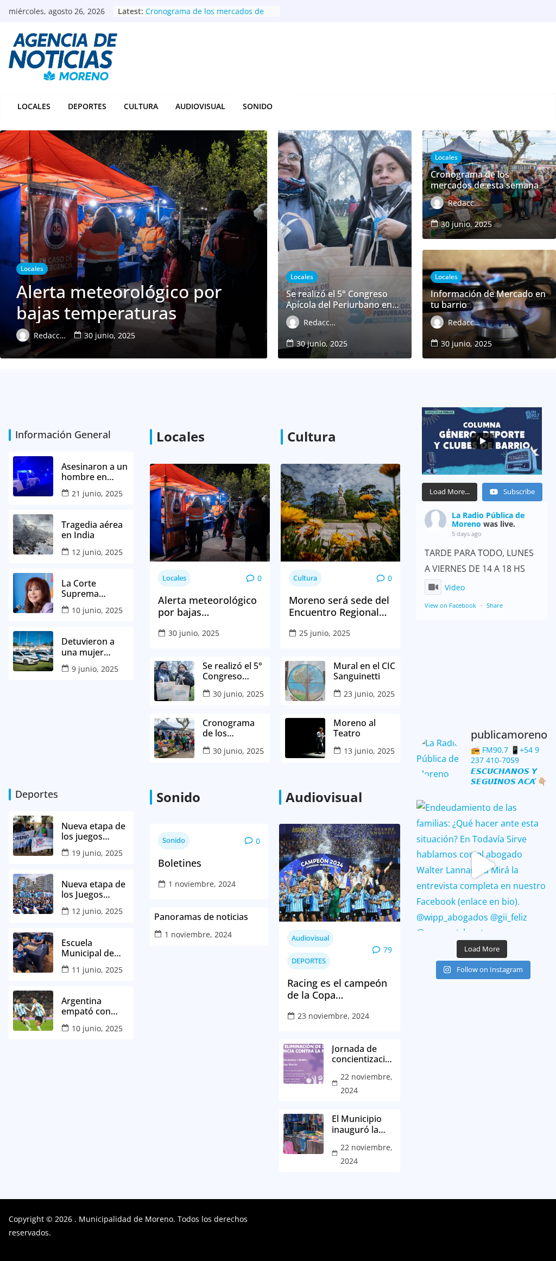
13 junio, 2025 (369, 751)
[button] (279, 106)
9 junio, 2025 (95, 669)
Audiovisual (200, 106)
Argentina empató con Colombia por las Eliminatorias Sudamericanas (95, 1006)
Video (455, 587)
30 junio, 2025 (193, 633)
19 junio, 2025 (97, 853)
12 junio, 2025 (97, 552)
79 (387, 949)
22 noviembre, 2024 (366, 1083)
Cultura (141, 106)
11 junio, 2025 (97, 969)
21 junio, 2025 (97, 493)
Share (494, 605)
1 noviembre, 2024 (202, 884)
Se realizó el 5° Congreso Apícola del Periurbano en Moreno (232, 671)
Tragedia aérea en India (92, 530)
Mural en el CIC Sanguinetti (364, 671)
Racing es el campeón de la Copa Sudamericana (337, 989)
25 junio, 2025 (324, 633)
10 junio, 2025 (97, 610)
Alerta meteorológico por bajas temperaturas (207, 606)
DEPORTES (87, 106)
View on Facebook (450, 605)
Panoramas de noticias (201, 917)
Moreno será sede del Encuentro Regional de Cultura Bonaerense (339, 606)
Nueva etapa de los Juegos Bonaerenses (93, 889)
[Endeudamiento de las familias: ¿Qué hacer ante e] (481, 865)
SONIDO (258, 106)
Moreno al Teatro (354, 728)
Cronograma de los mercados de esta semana (229, 728)
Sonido (173, 840)
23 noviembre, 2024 (333, 1016)
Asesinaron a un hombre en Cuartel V (94, 472)
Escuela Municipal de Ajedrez (87, 948)
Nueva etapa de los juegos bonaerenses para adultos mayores (93, 831)
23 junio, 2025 (369, 694)
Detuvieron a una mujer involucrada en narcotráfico (91, 646)
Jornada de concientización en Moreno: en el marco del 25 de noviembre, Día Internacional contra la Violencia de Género (364, 1054)
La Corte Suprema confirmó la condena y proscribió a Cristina (86, 588)
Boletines (179, 863)
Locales (33, 106)
